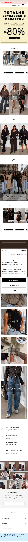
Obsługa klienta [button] (7, 528)
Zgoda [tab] (4, 254)
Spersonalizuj (13, 285)
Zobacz (14, 78)
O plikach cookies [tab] (21, 254)
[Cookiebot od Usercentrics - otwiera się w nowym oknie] (20, 251)
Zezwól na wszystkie (14, 280)
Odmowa (14, 290)
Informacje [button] (5, 518)
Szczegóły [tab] (12, 254)
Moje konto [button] (6, 523)
